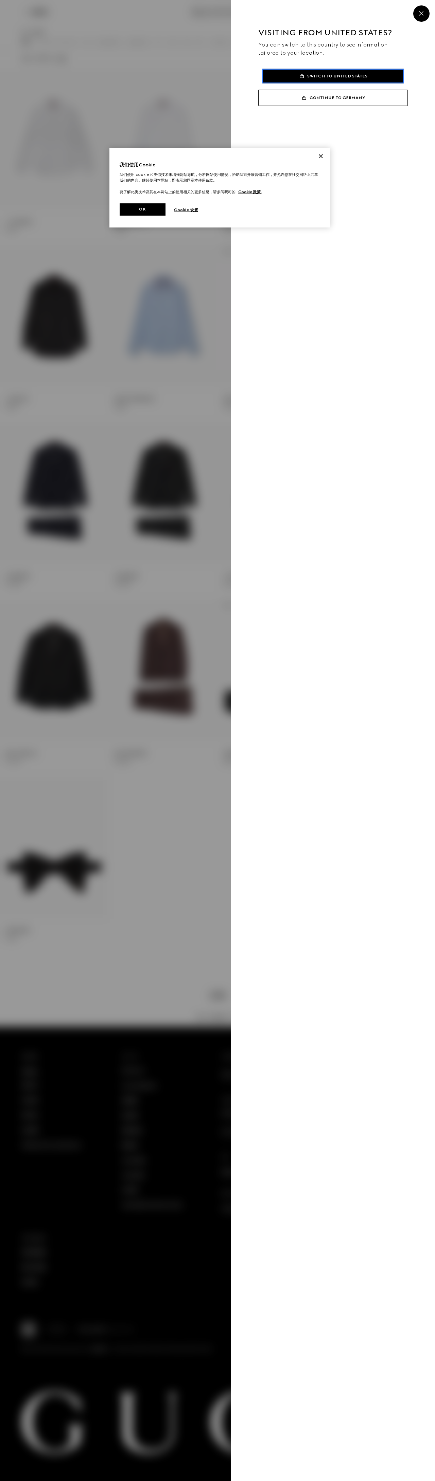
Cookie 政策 (249, 191)
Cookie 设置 (186, 209)
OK (142, 209)
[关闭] (320, 156)
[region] (219, 187)
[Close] (421, 13)
